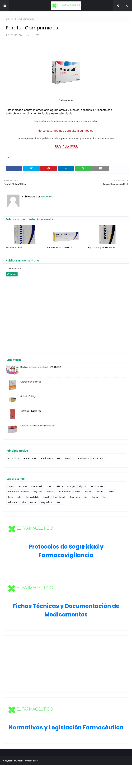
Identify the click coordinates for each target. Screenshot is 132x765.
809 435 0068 (66, 146)
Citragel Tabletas (31, 411)
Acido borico (99, 458)
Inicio (8, 19)
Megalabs (37, 491)
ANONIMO (12, 35)
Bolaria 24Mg (28, 396)
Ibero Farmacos (97, 486)
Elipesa (82, 486)
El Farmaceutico (29, 760)
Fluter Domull (59, 497)
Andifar (50, 491)
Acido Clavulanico (65, 458)
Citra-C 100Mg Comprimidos (37, 425)
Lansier (33, 502)
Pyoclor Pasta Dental (59, 247)
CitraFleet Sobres (30, 381)
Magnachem (46, 502)
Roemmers (75, 497)
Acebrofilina (13, 458)
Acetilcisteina (47, 458)
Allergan (71, 486)
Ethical (46, 497)
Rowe (10, 497)
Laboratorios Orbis (17, 502)
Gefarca (59, 486)
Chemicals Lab (32, 497)
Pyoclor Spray (14, 247)
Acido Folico (83, 458)
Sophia (11, 486)
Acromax (23, 486)
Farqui (78, 491)
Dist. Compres (64, 491)
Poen (49, 486)
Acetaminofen (30, 458)
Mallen (88, 491)
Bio (85, 497)
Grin (105, 497)
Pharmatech (36, 486)
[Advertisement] (66, 663)
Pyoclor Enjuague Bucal (101, 247)
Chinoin (94, 497)
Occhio (111, 491)
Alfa (19, 497)
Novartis (99, 491)
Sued (59, 502)
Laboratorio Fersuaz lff (18, 491)
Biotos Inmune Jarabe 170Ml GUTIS (40, 367)
